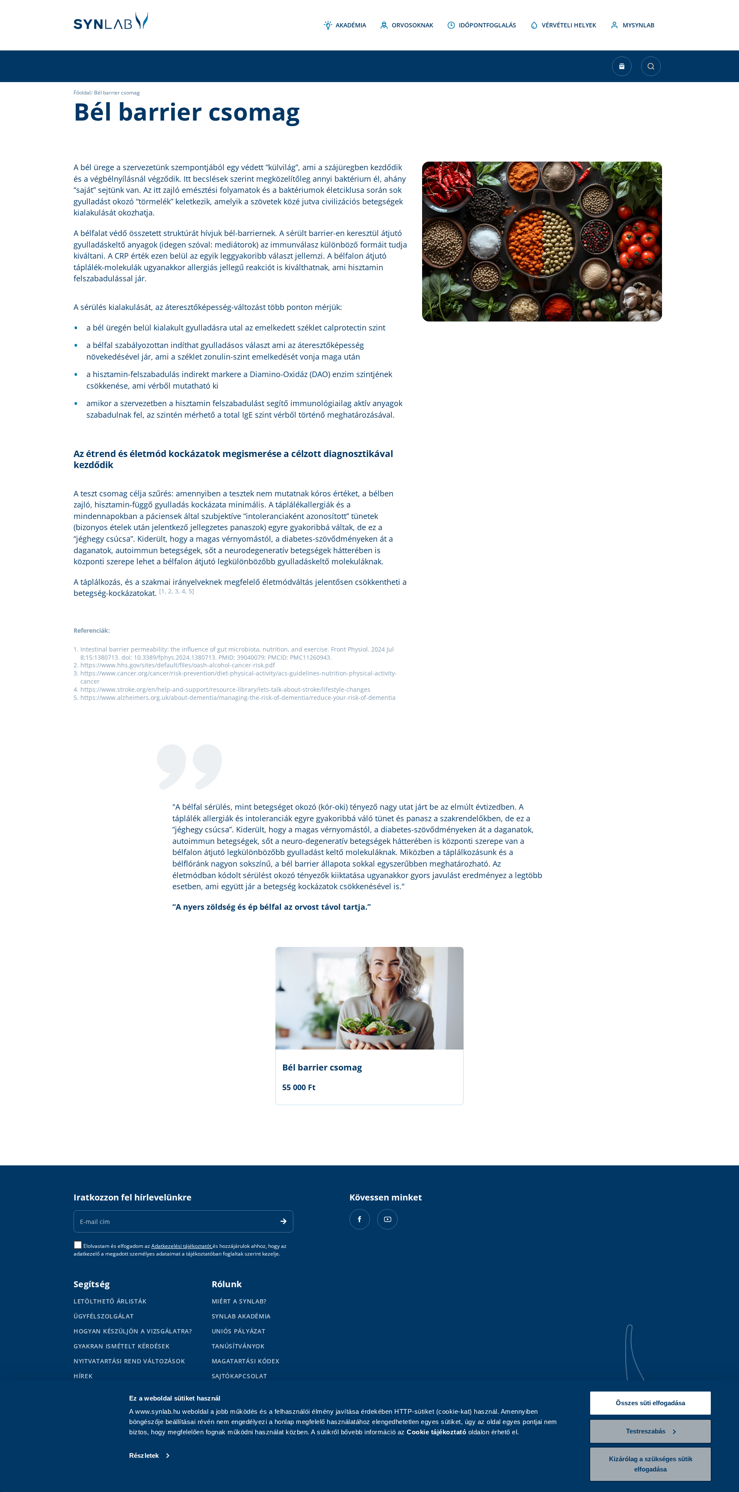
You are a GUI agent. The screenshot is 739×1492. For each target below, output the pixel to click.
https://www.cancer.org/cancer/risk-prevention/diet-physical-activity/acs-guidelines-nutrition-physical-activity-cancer (238, 677)
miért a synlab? (239, 1301)
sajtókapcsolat (239, 1376)
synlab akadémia (241, 1316)
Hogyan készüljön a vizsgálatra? (133, 1331)
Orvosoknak (412, 25)
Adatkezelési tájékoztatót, (182, 1246)
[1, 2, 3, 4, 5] (176, 591)
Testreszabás (645, 1431)
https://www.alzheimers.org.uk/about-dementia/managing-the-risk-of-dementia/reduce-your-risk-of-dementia (238, 697)
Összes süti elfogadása (650, 1402)
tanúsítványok (238, 1346)
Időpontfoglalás (487, 25)
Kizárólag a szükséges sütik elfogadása (650, 1464)
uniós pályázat (239, 1331)
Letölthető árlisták (110, 1301)
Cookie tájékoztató (436, 1432)
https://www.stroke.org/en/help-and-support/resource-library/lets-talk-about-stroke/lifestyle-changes (225, 689)
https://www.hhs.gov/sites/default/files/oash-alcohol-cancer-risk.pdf (177, 665)
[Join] (283, 1221)
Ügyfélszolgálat (104, 1316)
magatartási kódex (246, 1361)
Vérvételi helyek (569, 25)
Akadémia (351, 25)
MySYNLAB (638, 25)
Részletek (144, 1455)
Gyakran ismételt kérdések (122, 1346)
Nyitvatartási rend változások (129, 1361)
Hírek (83, 1376)
